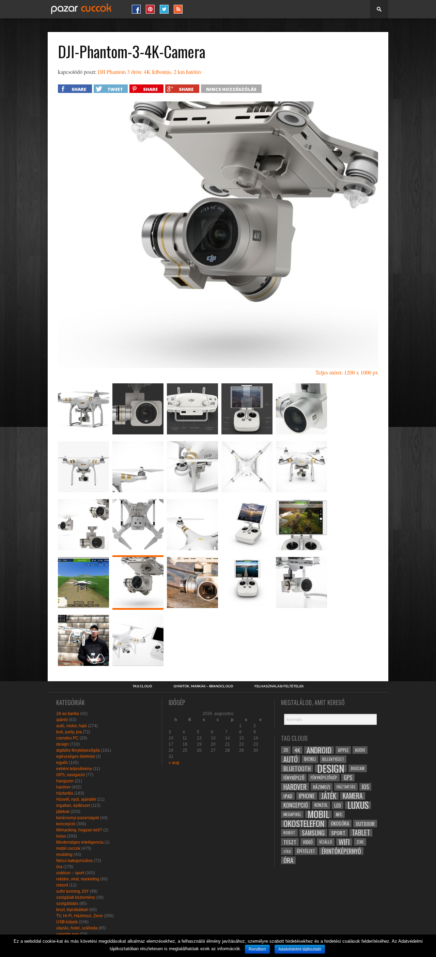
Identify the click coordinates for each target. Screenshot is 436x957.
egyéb (62, 762)
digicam (357, 768)
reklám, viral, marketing (77, 879)
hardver (63, 787)
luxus (61, 836)
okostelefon (303, 823)
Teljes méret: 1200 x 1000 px (346, 372)
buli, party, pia (69, 732)
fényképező (293, 777)
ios (365, 787)
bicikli (310, 759)
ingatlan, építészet (73, 805)
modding (64, 854)
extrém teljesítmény (74, 768)
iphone (307, 796)
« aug (174, 762)
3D (285, 750)
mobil (318, 814)
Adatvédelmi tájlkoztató (299, 949)
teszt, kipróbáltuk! (72, 909)
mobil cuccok (68, 848)
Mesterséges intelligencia (80, 842)
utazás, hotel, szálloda (76, 928)
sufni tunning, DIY (72, 891)
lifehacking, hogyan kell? (79, 830)
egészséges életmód (75, 756)
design (62, 744)
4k (297, 750)
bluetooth (297, 768)
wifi (344, 842)
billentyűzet (333, 759)
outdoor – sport (70, 873)
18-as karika (67, 713)
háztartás (64, 793)
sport (338, 832)
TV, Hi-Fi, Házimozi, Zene (79, 915)
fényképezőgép (324, 777)
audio (360, 750)
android (319, 750)
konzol (321, 805)
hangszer (65, 781)
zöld (287, 851)
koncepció (65, 824)
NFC (339, 814)
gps (348, 777)
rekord (62, 885)
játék (328, 796)
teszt (289, 842)
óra (59, 866)
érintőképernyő (341, 851)
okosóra (340, 823)
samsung (313, 832)
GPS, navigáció (70, 774)
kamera (353, 796)
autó (290, 759)
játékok (62, 811)
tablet (361, 832)
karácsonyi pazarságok (77, 817)
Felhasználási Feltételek (279, 686)
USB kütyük (67, 922)
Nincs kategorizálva (74, 860)
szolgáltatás (67, 903)
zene (360, 842)
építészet (306, 851)
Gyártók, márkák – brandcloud (203, 686)
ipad (287, 796)
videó (308, 842)
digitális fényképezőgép (78, 750)
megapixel (292, 814)
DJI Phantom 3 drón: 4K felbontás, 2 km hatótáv (150, 71)
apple (343, 750)
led (337, 805)
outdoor (365, 823)
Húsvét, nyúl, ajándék (76, 799)
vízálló (325, 842)
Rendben (257, 949)
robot (289, 832)
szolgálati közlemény (75, 897)
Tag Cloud (142, 686)
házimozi (321, 786)
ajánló (62, 719)
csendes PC (67, 738)
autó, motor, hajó (71, 725)
